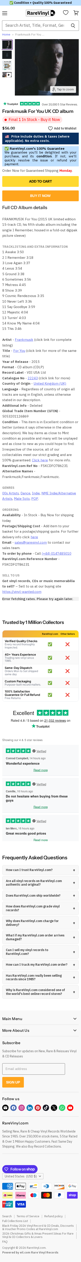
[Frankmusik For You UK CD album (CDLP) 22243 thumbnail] (7, 44)
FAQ (5, 1242)
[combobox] (34, 25)
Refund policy (53, 1216)
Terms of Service (28, 1216)
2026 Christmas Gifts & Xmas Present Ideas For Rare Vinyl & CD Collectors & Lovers (38, 1235)
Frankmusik (24, 339)
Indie (36, 493)
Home (6, 34)
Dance (25, 493)
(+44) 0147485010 (56, 553)
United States (21, 1176)
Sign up (13, 1082)
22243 (33, 378)
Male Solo (22, 498)
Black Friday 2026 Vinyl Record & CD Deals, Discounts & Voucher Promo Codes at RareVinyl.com (38, 1227)
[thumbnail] (7, 65)
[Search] (73, 25)
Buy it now (40, 196)
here (34, 537)
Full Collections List (15, 1221)
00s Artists (10, 493)
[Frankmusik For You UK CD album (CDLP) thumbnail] (7, 54)
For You (19, 350)
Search (7, 1216)
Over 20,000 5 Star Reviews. (59, 104)
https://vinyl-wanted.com (21, 592)
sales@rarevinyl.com (31, 542)
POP (34, 498)
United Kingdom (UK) (50, 383)
